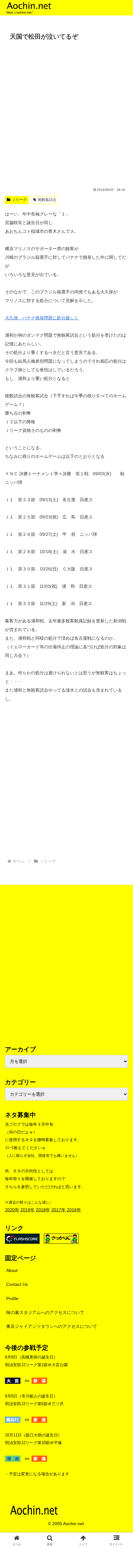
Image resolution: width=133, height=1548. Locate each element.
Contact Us (17, 1284)
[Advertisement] (66, 112)
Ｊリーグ (19, 200)
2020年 (12, 1209)
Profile (12, 1298)
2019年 (27, 1209)
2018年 (43, 1209)
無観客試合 (47, 200)
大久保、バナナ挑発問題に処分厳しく (42, 317)
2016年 (74, 1209)
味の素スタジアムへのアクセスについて (45, 1312)
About (12, 1270)
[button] (120, 1019)
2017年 (58, 1209)
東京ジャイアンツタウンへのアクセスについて (51, 1326)
